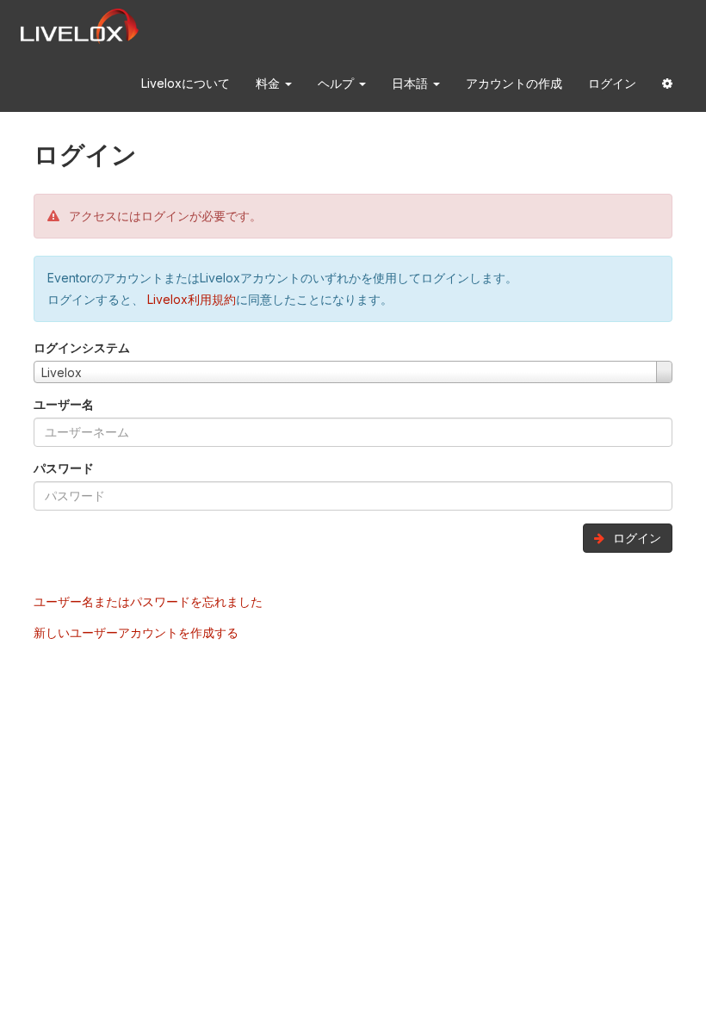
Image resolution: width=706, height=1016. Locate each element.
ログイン (612, 83)
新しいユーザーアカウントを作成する (136, 632)
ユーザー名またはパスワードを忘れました (148, 601)
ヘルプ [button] (337, 83)
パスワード (64, 468)
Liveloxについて (185, 83)
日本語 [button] (411, 83)
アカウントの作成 (514, 83)
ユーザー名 (64, 404)
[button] (667, 84)
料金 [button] (269, 83)
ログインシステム (82, 347)
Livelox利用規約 (190, 299)
